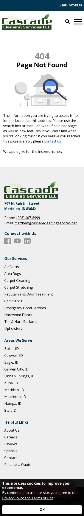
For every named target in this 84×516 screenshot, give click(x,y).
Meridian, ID (14, 390)
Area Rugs (12, 273)
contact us (52, 141)
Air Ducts (11, 266)
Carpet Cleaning (17, 280)
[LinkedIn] (27, 241)
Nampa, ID (13, 403)
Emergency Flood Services (25, 308)
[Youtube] (17, 241)
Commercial (13, 301)
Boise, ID (11, 348)
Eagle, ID (11, 362)
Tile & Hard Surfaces (20, 321)
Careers (10, 437)
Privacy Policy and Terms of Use (27, 498)
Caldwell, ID (13, 355)
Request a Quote (17, 464)
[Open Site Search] (67, 21)
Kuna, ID (11, 383)
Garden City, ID (16, 369)
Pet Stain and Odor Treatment (28, 294)
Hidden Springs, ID (19, 376)
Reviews (10, 444)
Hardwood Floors (18, 314)
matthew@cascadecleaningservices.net (45, 223)
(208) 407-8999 (71, 5)
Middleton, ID (15, 396)
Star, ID (10, 410)
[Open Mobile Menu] (78, 22)
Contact (10, 457)
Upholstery (13, 328)
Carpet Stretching (18, 287)
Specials (10, 451)
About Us (11, 430)
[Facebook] (7, 241)
